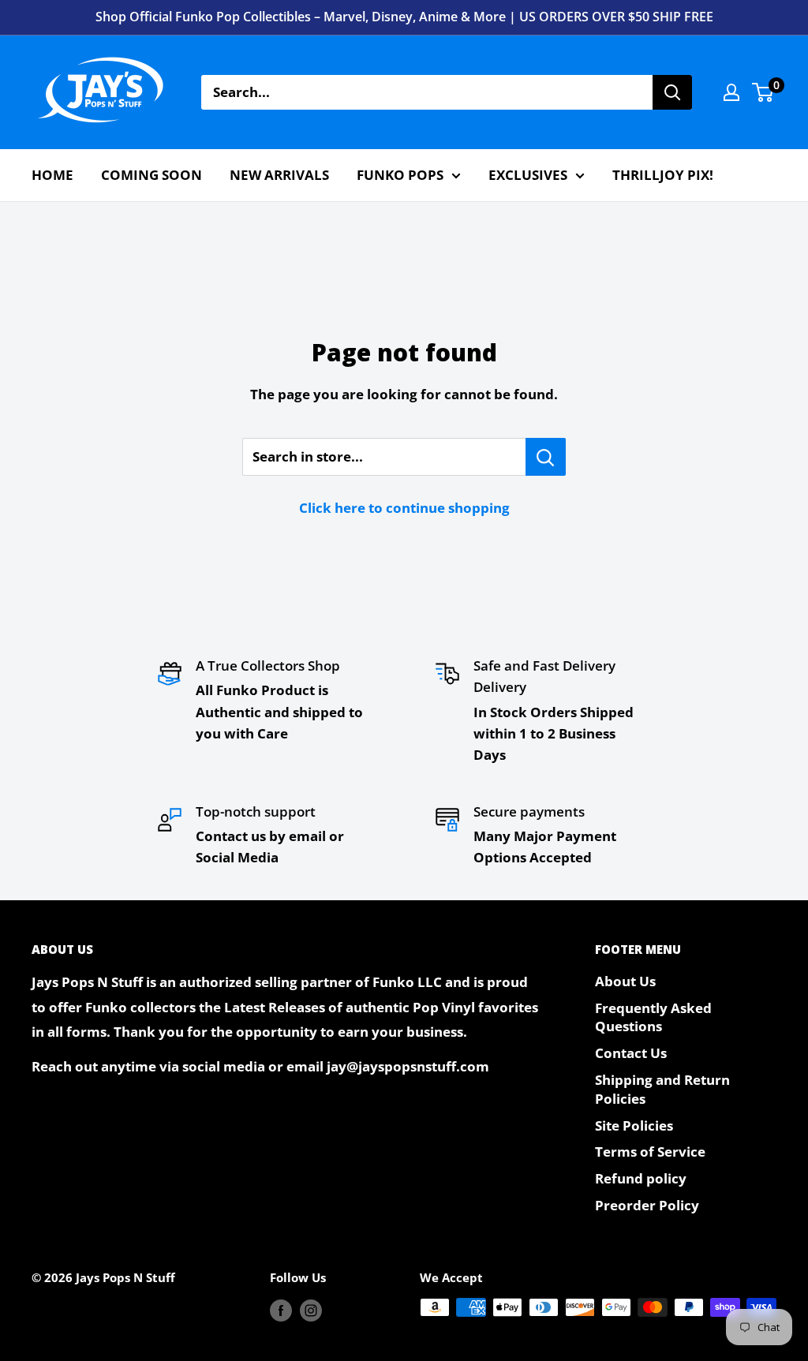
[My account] (731, 92)
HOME (52, 175)
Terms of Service (650, 1151)
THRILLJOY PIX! (662, 175)
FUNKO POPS (400, 175)
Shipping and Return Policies (662, 1089)
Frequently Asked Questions (653, 1017)
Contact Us (631, 1053)
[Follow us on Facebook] (281, 1310)
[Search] (672, 92)
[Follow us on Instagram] (311, 1310)
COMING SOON (151, 175)
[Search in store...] (546, 457)
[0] (763, 92)
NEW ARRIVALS (279, 175)
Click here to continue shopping (404, 508)
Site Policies (634, 1125)
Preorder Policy (647, 1205)
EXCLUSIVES (527, 175)
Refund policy (640, 1178)
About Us (625, 981)
